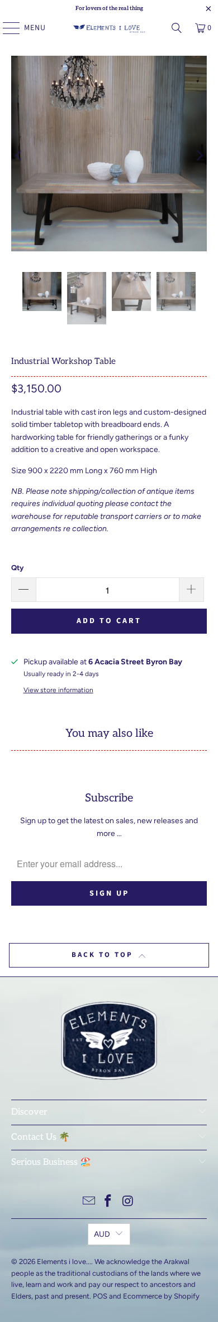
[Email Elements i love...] (88, 1202)
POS (100, 1296)
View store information (58, 690)
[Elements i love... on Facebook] (108, 1202)
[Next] (198, 155)
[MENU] (6, 28)
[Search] (176, 28)
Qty (17, 567)
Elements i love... (64, 1261)
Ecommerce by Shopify (161, 1296)
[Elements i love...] (109, 28)
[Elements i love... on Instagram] (128, 1202)
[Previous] (20, 155)
